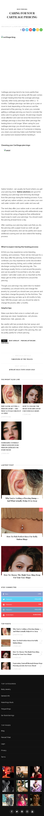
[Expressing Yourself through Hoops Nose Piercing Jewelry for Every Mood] (11, 430)
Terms (3, 757)
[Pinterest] (22, 812)
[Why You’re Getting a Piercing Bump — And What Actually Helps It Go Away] (11, 394)
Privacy (3, 750)
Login (3, 744)
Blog (2, 731)
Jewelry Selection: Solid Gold (22, 370)
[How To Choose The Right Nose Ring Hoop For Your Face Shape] (33, 394)
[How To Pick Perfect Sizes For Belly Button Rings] (22, 522)
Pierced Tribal (6, 737)
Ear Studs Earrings (7, 715)
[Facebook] (12, 812)
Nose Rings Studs (7, 702)
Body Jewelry (14, 340)
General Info (5, 696)
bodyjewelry (6, 26)
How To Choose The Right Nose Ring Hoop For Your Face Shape (32, 408)
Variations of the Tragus (22, 359)
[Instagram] (27, 812)
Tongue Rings (6, 709)
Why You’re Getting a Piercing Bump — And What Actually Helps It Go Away (22, 499)
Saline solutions (23, 192)
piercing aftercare (28, 340)
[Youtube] (32, 812)
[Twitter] (17, 812)
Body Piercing (22, 9)
